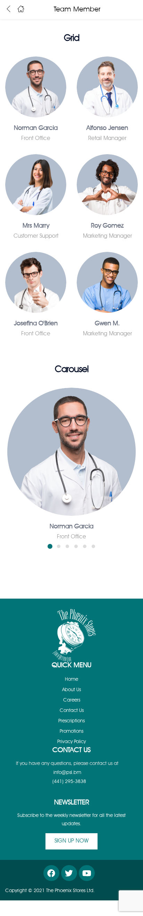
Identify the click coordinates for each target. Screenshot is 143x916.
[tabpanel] (71, 459)
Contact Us (72, 710)
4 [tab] (76, 546)
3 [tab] (67, 546)
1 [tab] (50, 546)
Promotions (71, 731)
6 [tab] (93, 546)
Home (71, 679)
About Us (71, 689)
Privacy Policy (71, 741)
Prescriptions (71, 721)
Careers (71, 700)
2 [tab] (58, 546)
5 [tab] (84, 546)
